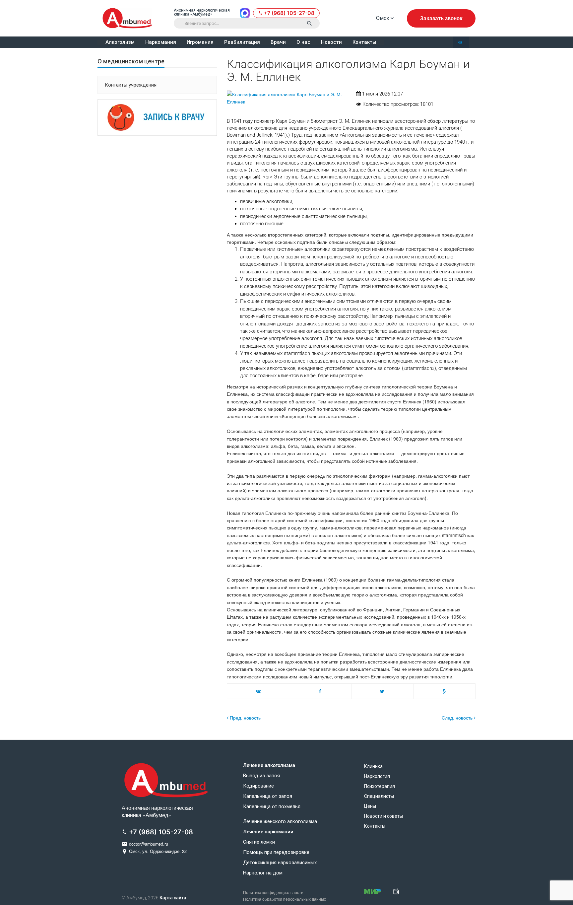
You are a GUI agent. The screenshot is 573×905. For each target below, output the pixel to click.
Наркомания (160, 42)
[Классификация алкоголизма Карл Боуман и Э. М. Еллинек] (286, 98)
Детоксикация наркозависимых (280, 862)
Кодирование (258, 786)
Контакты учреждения (131, 85)
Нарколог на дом (263, 872)
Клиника (373, 766)
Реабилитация (242, 42)
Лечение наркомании (268, 831)
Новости (331, 42)
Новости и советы (383, 816)
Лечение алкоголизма (269, 765)
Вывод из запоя (261, 775)
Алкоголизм (120, 42)
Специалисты (379, 796)
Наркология (377, 776)
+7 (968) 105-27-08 (289, 13)
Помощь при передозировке (276, 852)
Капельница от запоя (267, 796)
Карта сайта (172, 897)
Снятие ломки (259, 842)
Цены (370, 806)
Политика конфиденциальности (273, 893)
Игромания (200, 42)
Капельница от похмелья (271, 806)
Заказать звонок (441, 18)
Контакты (364, 42)
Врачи (278, 42)
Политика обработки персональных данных (284, 899)
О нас (303, 42)
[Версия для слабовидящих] (461, 42)
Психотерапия (379, 786)
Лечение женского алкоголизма (280, 821)
